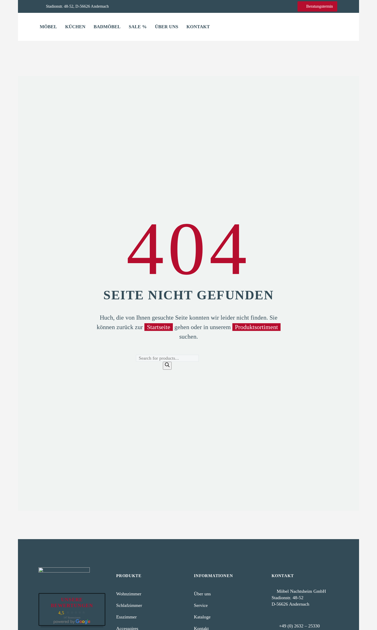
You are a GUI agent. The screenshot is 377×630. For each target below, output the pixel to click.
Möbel (48, 26)
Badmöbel (107, 26)
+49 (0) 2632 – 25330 (299, 625)
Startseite (158, 327)
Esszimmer (126, 616)
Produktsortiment (256, 327)
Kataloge (202, 616)
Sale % (138, 26)
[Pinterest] (145, 6)
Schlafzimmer (129, 605)
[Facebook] (129, 6)
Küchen (75, 26)
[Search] (167, 366)
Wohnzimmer (128, 593)
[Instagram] (137, 6)
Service (201, 605)
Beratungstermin (317, 6)
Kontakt (198, 26)
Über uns (166, 26)
